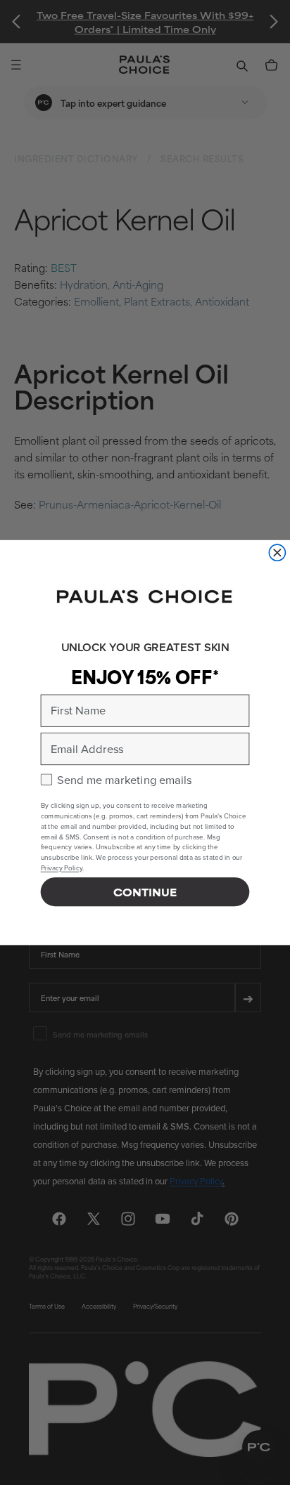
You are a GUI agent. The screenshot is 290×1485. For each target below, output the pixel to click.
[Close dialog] (277, 552)
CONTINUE (145, 891)
